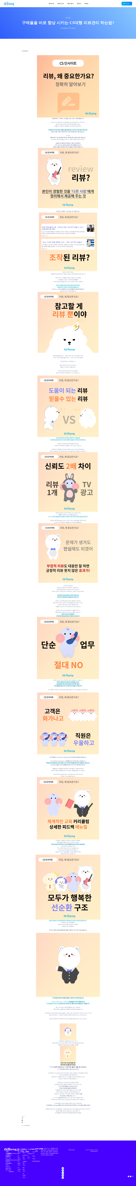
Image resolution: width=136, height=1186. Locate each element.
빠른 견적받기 (126, 3)
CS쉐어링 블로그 (70, 1067)
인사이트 (68, 18)
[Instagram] (63, 1173)
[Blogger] (63, 1175)
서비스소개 (60, 3)
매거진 (79, 3)
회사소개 (51, 3)
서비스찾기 (70, 3)
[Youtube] (63, 1168)
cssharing (64, 28)
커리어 (86, 3)
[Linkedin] (63, 1178)
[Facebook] (63, 1170)
